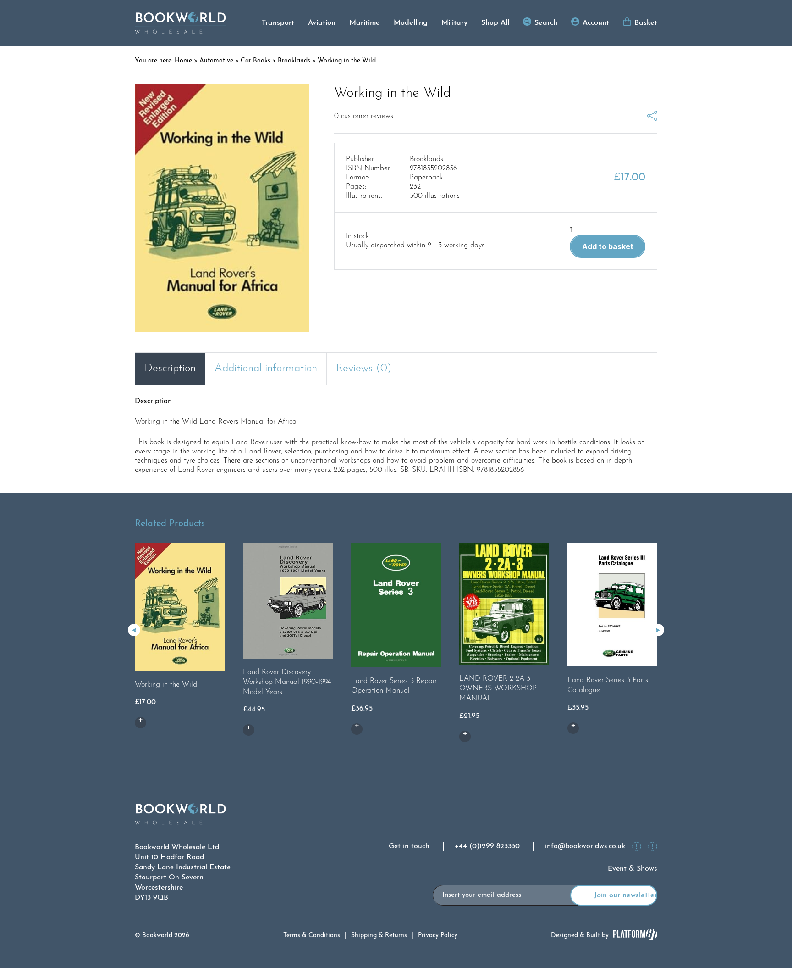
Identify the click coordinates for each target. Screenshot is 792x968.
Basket (645, 23)
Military (454, 23)
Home (183, 60)
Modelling (411, 23)
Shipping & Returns (379, 935)
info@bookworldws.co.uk (585, 846)
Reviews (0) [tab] (364, 368)
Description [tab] (170, 368)
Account (596, 23)
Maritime (364, 23)
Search (545, 23)
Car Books (255, 60)
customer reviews (363, 116)
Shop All (495, 23)
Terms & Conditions (311, 935)
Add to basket (607, 246)
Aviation (322, 23)
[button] (658, 630)
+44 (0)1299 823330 (487, 846)
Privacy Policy (437, 935)
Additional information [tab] (265, 368)
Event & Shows (632, 869)
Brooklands (294, 60)
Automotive (216, 60)
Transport (278, 23)
